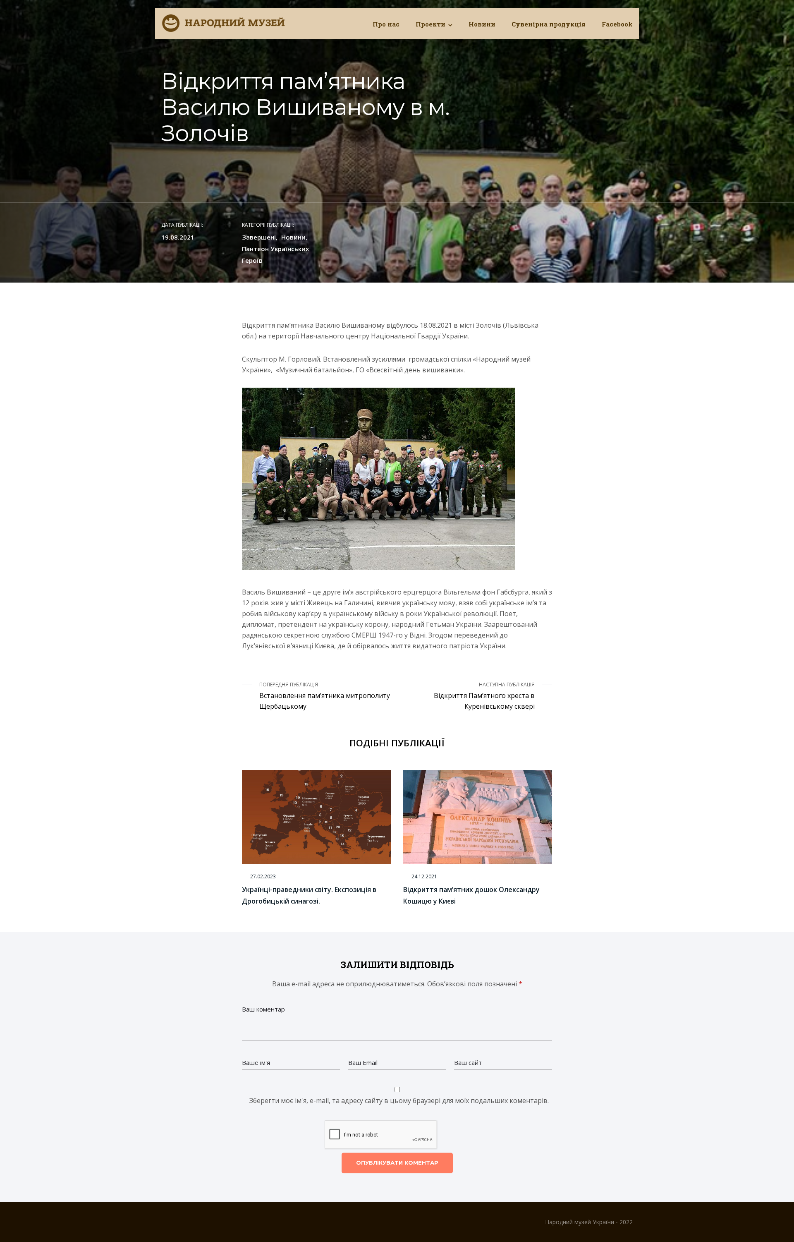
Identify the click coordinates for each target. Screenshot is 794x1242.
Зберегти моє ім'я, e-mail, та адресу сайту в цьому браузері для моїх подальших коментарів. (399, 1100)
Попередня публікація (324, 696)
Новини (482, 24)
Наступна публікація (484, 696)
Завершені (259, 237)
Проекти (430, 24)
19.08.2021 (177, 237)
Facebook (617, 24)
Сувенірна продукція (549, 24)
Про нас (386, 24)
